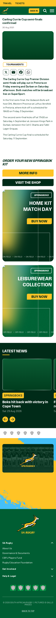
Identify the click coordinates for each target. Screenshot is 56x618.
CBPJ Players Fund (12, 558)
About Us (7, 548)
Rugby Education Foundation (17, 562)
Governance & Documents (16, 553)
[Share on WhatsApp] (28, 72)
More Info (28, 173)
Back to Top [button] (28, 611)
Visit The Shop (28, 182)
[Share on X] (6, 72)
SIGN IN (34, 11)
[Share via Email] (13, 72)
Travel (7, 3)
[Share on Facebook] (21, 72)
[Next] (12, 419)
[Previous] (5, 419)
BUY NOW (39, 221)
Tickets (19, 3)
